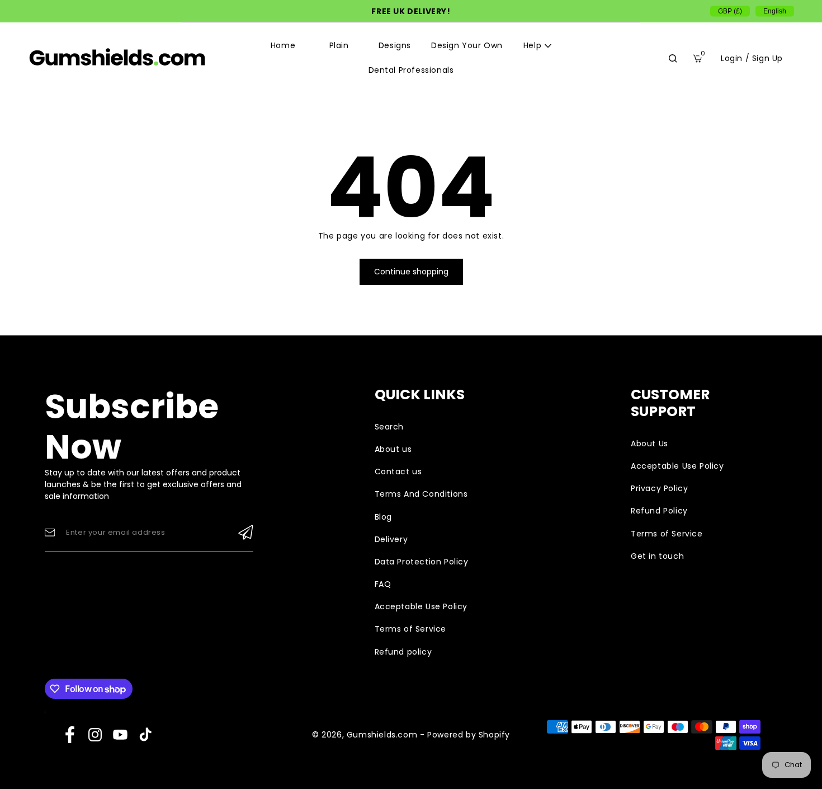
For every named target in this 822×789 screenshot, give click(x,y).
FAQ (383, 584)
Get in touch (657, 556)
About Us (649, 443)
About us (393, 449)
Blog (383, 516)
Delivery (391, 539)
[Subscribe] (245, 532)
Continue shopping (411, 271)
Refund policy (403, 651)
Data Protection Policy (422, 561)
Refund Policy (659, 510)
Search (389, 426)
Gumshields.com (382, 734)
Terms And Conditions (421, 493)
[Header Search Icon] (672, 58)
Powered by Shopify (468, 734)
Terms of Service (411, 628)
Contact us (398, 471)
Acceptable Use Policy (421, 606)
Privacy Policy (659, 488)
